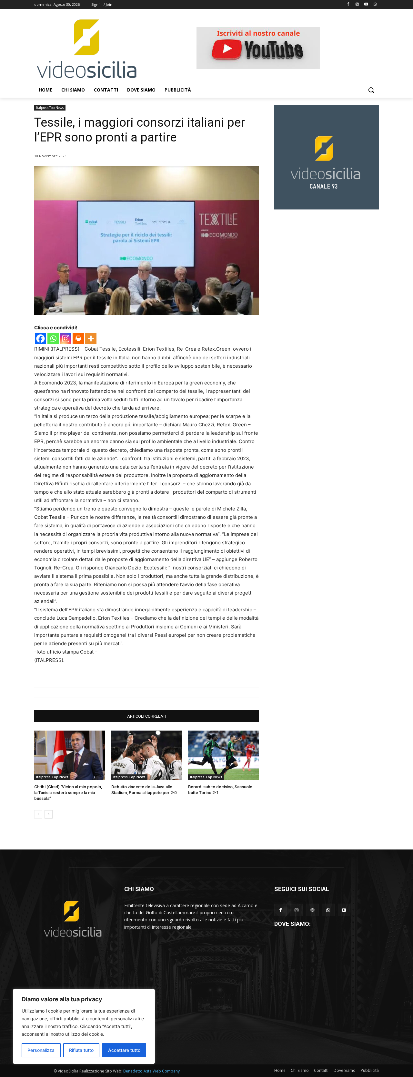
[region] (84, 1026)
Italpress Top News (50, 107)
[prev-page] (38, 814)
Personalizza (41, 1050)
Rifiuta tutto (81, 1050)
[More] (90, 338)
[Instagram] (357, 4)
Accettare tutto (124, 1050)
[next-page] (49, 814)
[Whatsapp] (375, 4)
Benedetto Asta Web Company (151, 1071)
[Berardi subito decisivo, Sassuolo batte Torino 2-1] (223, 755)
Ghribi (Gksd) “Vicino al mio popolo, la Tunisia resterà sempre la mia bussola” (68, 792)
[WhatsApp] (328, 910)
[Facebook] (348, 4)
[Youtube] (366, 4)
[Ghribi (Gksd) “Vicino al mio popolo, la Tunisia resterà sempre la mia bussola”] (69, 755)
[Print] (78, 338)
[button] (371, 90)
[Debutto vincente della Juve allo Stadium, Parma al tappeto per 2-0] (146, 755)
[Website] (312, 910)
